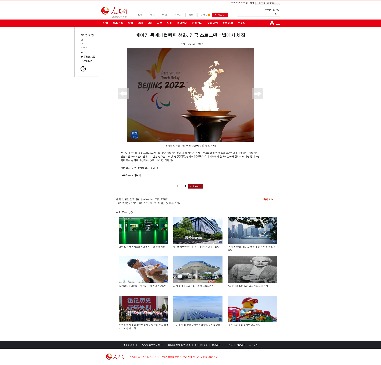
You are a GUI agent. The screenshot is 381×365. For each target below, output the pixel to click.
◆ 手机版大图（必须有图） (88, 58)
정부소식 (118, 23)
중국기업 (182, 23)
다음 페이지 (195, 186)
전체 (105, 23)
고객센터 (253, 344)
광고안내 (216, 344)
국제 (150, 23)
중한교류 (227, 23)
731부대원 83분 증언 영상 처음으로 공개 (248, 286)
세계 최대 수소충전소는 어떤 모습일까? (193, 286)
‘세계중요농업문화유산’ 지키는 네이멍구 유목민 (142, 286)
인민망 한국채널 (246, 3)
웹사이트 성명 (201, 344)
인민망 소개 (128, 344)
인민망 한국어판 (130, 199)
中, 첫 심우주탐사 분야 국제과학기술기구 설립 (196, 246)
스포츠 (84, 48)
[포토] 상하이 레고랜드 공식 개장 (244, 325)
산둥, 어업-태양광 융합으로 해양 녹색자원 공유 (196, 325)
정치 (130, 23)
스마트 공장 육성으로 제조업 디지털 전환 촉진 (142, 246)
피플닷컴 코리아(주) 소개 (178, 344)
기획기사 (197, 23)
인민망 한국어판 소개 (152, 344)
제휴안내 (241, 344)
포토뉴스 (243, 23)
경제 (140, 23)
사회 (160, 23)
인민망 (234, 3)
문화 (169, 23)
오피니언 (212, 23)
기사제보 (228, 344)
